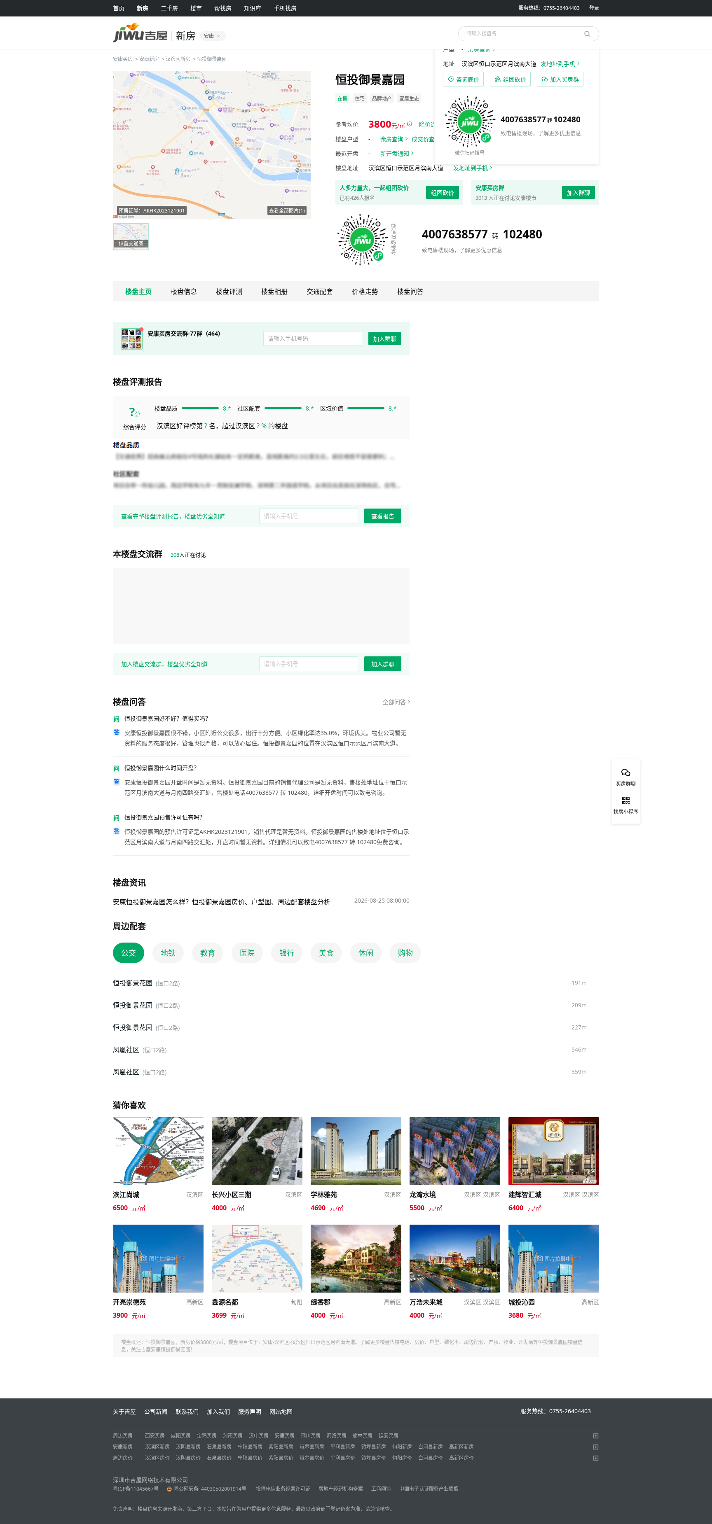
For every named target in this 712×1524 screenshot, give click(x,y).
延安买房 (388, 1435)
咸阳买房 (181, 1435)
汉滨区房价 (157, 1457)
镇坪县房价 (373, 1457)
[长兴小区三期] (257, 1121)
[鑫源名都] (257, 1228)
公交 (128, 953)
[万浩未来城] (455, 1228)
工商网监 (381, 1488)
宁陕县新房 (250, 1446)
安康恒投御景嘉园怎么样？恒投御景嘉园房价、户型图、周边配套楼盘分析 (221, 901)
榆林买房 (362, 1435)
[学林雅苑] (356, 1121)
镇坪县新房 (373, 1446)
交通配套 (320, 291)
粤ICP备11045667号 (136, 1488)
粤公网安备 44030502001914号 (211, 1488)
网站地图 (281, 1411)
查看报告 (382, 516)
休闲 (365, 953)
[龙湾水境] (455, 1121)
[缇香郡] (356, 1228)
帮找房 (223, 8)
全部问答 (394, 702)
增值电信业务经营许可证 (283, 1488)
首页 (118, 8)
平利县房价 (342, 1457)
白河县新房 (430, 1446)
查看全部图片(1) (287, 210)
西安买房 (155, 1435)
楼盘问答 (410, 291)
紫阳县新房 (281, 1446)
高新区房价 (461, 1457)
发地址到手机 (470, 168)
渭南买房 (233, 1435)
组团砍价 (442, 192)
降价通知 (430, 124)
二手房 (169, 8)
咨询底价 (467, 79)
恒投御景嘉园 (212, 59)
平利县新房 (342, 1446)
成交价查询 (426, 139)
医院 (247, 953)
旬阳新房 (402, 1446)
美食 (326, 953)
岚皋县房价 (312, 1457)
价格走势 (365, 291)
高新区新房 (461, 1446)
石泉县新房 (219, 1446)
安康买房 (123, 59)
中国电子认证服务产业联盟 (429, 1488)
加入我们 (218, 1411)
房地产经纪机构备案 (341, 1488)
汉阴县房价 (188, 1457)
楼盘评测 (229, 291)
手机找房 (285, 8)
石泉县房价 (219, 1457)
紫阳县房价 (281, 1457)
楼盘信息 (184, 291)
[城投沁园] (553, 1228)
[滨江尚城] (158, 1121)
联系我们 (187, 1411)
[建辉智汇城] (553, 1121)
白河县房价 (430, 1457)
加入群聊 (578, 192)
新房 (142, 8)
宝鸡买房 (207, 1435)
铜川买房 (311, 1435)
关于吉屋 (124, 1411)
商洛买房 (337, 1435)
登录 (594, 8)
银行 (286, 953)
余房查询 (391, 139)
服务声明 (249, 1411)
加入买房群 (564, 79)
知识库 (252, 8)
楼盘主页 (138, 291)
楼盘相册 (274, 291)
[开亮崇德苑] (158, 1228)
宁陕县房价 (250, 1457)
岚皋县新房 (312, 1446)
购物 (405, 953)
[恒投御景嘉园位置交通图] (212, 145)
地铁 (168, 953)
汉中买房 (259, 1435)
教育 (207, 953)
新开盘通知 (394, 153)
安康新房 (149, 59)
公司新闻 (155, 1411)
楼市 (196, 8)
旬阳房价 (402, 1457)
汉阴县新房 (188, 1446)
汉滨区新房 (178, 59)
